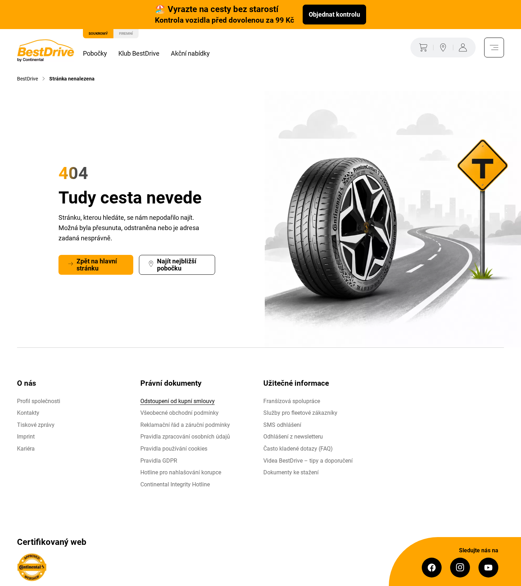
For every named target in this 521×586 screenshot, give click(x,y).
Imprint (26, 436)
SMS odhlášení (282, 425)
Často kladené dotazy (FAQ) (298, 448)
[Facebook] (432, 567)
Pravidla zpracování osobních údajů (185, 436)
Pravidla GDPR (158, 460)
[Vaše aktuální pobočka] (443, 47)
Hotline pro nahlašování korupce (180, 472)
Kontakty (28, 412)
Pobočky (95, 53)
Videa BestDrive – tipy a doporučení (308, 460)
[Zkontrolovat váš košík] (421, 47)
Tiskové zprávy (36, 425)
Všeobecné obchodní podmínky (179, 412)
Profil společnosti (38, 401)
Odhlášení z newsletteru (293, 436)
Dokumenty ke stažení (291, 472)
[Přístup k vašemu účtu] (464, 47)
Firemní (126, 33)
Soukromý (98, 33)
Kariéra (26, 448)
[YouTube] (488, 567)
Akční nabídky (190, 53)
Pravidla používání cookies (173, 448)
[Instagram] (460, 567)
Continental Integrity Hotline (175, 484)
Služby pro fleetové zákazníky (300, 412)
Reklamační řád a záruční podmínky (185, 425)
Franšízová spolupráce (291, 401)
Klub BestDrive (138, 53)
